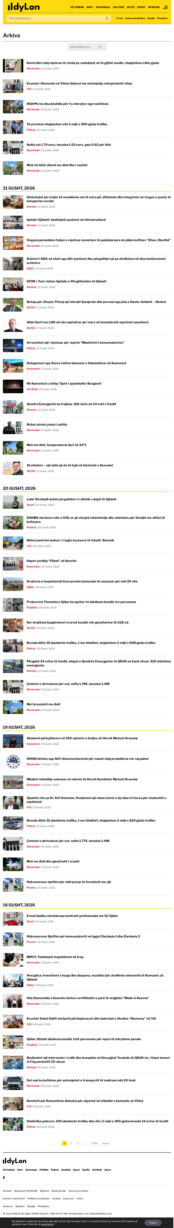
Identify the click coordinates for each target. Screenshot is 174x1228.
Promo (119, 18)
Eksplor (154, 7)
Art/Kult (32, 389)
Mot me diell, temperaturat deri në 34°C (57, 445)
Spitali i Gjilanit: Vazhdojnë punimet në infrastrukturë (66, 219)
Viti (29, 89)
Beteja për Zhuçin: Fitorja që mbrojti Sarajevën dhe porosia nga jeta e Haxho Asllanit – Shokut (96, 302)
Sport (141, 7)
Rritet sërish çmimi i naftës (47, 424)
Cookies (56, 1198)
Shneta (31, 206)
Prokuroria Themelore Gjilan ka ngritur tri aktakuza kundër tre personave (81, 602)
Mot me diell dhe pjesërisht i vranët (53, 861)
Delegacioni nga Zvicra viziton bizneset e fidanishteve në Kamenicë (76, 363)
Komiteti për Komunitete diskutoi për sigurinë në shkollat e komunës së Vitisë (85, 1101)
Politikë (118, 7)
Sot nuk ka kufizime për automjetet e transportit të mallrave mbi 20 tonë (81, 1080)
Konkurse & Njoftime (135, 18)
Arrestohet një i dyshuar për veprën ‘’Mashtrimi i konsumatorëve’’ (76, 342)
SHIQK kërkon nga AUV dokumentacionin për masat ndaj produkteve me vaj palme (88, 758)
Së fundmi (77, 7)
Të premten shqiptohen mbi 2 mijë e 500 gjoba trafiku (67, 124)
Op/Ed (131, 7)
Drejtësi (32, 607)
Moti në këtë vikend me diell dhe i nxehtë (57, 165)
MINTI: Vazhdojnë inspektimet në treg (55, 957)
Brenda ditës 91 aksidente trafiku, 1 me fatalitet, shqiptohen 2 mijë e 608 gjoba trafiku (91, 643)
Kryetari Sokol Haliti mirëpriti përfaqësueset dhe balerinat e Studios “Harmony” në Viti (91, 1018)
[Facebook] (4, 1177)
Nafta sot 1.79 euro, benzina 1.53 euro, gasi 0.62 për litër (69, 144)
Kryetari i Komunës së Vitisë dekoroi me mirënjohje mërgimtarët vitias (79, 83)
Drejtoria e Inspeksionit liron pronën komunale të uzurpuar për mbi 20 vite (82, 581)
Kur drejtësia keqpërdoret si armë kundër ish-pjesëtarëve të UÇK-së (78, 622)
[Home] (24, 7)
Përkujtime (162, 18)
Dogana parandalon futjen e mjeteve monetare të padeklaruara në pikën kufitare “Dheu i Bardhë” (99, 240)
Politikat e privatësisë (38, 1198)
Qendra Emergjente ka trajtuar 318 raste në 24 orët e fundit (71, 404)
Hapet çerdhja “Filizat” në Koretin (51, 561)
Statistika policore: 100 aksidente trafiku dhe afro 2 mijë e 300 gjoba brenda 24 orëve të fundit (97, 1121)
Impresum (68, 1198)
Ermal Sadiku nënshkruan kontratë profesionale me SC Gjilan (72, 916)
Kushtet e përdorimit (14, 1198)
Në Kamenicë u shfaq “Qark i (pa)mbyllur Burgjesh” (64, 383)
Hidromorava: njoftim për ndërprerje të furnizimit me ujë (69, 882)
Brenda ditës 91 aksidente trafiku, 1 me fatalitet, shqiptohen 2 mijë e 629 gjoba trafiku (91, 820)
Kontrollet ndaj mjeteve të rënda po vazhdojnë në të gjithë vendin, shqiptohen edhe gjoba (93, 63)
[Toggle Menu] (165, 7)
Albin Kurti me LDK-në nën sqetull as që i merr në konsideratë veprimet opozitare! (88, 322)
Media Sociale (59, 1190)
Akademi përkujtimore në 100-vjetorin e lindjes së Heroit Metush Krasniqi (82, 738)
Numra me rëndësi (78, 1190)
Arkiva (80, 1198)
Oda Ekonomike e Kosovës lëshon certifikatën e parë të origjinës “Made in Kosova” (88, 998)
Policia (31, 130)
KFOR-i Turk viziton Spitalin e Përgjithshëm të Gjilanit (66, 281)
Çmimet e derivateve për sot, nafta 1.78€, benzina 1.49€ (68, 684)
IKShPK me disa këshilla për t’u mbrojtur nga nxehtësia (67, 104)
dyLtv (107, 1169)
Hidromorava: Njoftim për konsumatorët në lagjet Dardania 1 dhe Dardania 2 (83, 936)
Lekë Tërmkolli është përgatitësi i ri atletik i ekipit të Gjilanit (71, 499)
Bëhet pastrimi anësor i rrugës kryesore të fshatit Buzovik (70, 540)
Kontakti (7, 1190)
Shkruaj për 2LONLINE (26, 1190)
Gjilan (30, 268)
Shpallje (151, 18)
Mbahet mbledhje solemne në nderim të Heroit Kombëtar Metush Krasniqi (82, 779)
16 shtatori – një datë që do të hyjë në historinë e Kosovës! (70, 465)
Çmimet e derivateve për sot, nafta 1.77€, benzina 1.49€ (68, 841)
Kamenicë (33, 368)
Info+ (90, 7)
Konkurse (8, 1206)
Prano (153, 1222)
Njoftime (20, 1206)
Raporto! (44, 1190)
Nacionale (103, 7)
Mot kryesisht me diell (43, 704)
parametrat (47, 1224)
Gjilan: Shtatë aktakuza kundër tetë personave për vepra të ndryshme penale (84, 1039)
